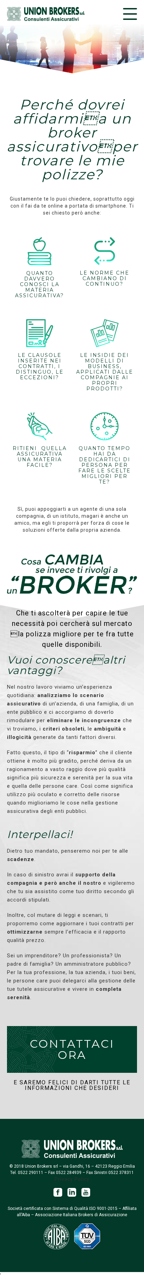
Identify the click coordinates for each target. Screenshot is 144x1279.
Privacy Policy (72, 1179)
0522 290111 (30, 1172)
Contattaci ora (72, 1049)
